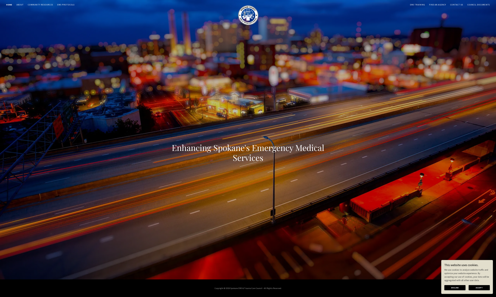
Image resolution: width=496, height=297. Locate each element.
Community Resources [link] (40, 4)
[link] (248, 4)
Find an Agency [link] (437, 4)
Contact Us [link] (456, 4)
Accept (479, 288)
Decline (455, 288)
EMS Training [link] (417, 4)
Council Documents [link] (478, 4)
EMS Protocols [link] (66, 4)
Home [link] (9, 4)
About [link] (20, 4)
